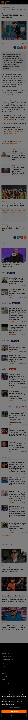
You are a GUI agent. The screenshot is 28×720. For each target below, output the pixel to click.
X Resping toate (14, 715)
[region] (14, 705)
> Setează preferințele (14, 707)
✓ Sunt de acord (14, 711)
